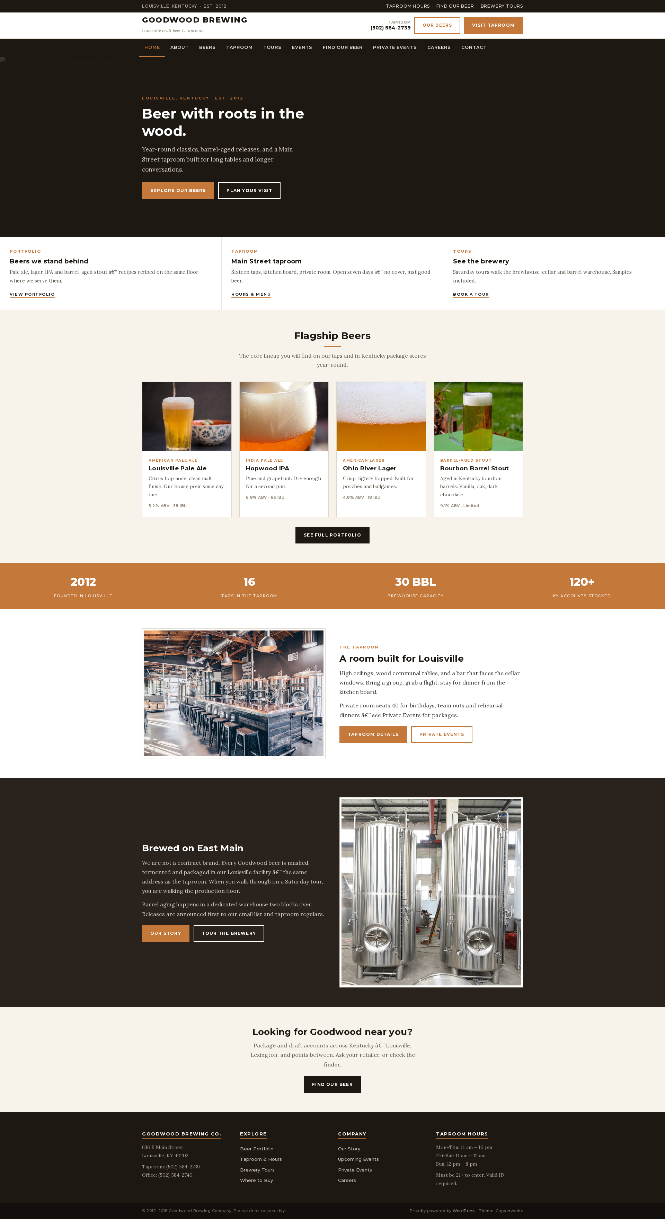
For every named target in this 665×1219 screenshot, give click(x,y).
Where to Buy (256, 1180)
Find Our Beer (455, 6)
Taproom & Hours (261, 1159)
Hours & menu (251, 294)
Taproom (239, 47)
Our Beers (437, 25)
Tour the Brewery (229, 933)
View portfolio (32, 294)
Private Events (395, 47)
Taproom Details (373, 734)
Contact (474, 47)
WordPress (464, 1210)
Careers (439, 47)
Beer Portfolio (257, 1148)
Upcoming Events (358, 1159)
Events (302, 47)
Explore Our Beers (178, 190)
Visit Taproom (493, 25)
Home (152, 47)
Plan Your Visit (249, 190)
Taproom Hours (408, 6)
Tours (272, 47)
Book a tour (471, 294)
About (179, 47)
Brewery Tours (502, 6)
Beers (207, 47)
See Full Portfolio (332, 535)
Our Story (165, 933)
